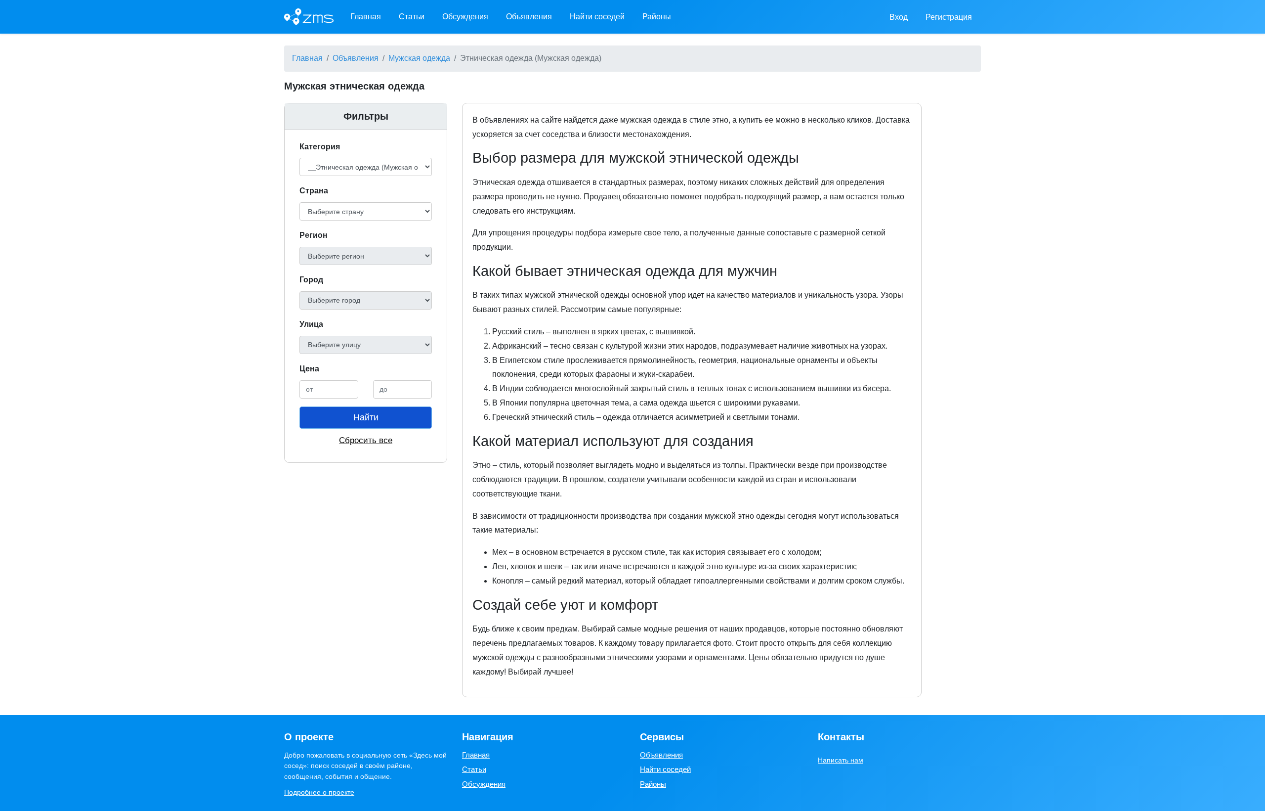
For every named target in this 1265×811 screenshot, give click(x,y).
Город (311, 279)
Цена (309, 368)
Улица (311, 324)
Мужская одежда (419, 58)
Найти (366, 417)
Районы (656, 16)
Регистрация (949, 17)
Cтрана (313, 190)
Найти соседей (597, 16)
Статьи (411, 16)
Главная (365, 16)
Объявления (529, 16)
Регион (313, 235)
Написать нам (840, 760)
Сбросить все (365, 440)
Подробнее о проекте (319, 792)
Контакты (841, 736)
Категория (319, 146)
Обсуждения (465, 16)
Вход (898, 17)
